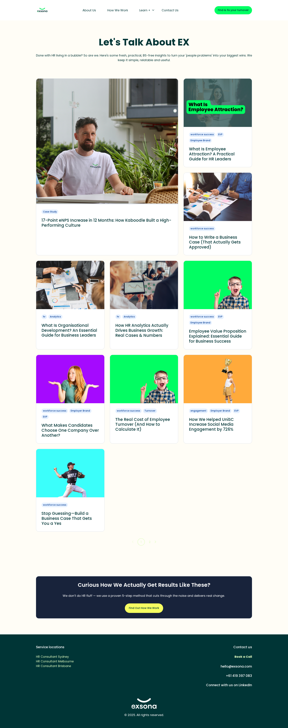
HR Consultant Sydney (52, 657)
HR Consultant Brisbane (53, 666)
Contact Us (170, 10)
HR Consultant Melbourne (55, 661)
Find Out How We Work (144, 608)
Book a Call (243, 657)
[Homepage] (42, 10)
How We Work (117, 10)
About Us (89, 10)
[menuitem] (90, 10)
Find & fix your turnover (233, 10)
